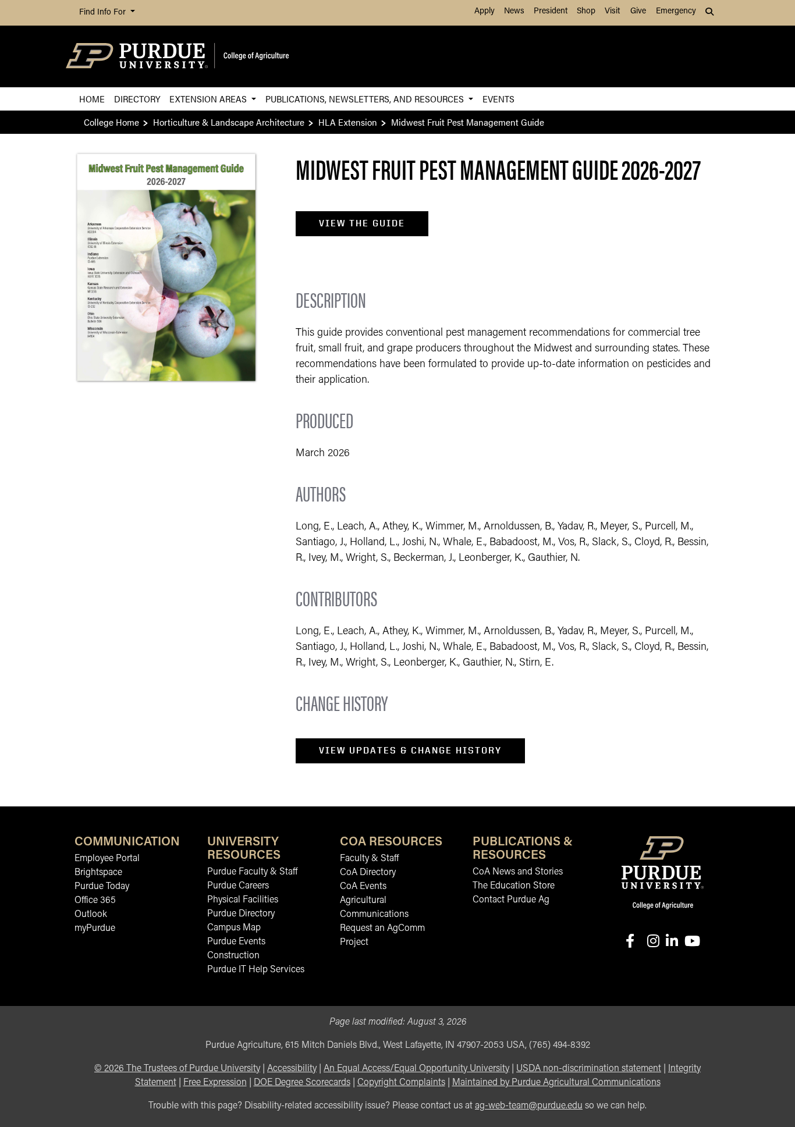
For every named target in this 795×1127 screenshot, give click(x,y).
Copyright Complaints (401, 1082)
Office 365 (95, 900)
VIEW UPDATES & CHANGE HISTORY (410, 750)
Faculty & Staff (369, 858)
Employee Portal (107, 858)
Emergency (676, 11)
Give (638, 11)
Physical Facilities (242, 900)
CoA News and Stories (518, 872)
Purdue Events (236, 942)
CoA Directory (368, 872)
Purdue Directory (241, 914)
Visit (612, 11)
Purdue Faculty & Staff (252, 872)
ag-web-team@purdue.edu (529, 1106)
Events (498, 98)
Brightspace (98, 872)
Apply (484, 11)
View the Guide (362, 223)
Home (92, 98)
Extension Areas (209, 98)
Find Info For (103, 12)
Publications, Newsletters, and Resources (365, 98)
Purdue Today (101, 886)
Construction (233, 956)
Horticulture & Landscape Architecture (228, 122)
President (550, 11)
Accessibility (292, 1068)
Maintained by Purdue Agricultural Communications (556, 1082)
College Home (111, 122)
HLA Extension (347, 122)
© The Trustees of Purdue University (177, 1068)
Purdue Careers (238, 886)
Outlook (90, 914)
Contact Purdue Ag (511, 900)
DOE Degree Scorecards (302, 1082)
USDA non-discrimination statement (588, 1068)
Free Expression (215, 1082)
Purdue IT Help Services (255, 970)
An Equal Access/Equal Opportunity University (416, 1068)
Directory (137, 98)
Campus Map (234, 928)
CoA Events (363, 886)
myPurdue (94, 928)
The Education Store (514, 886)
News (514, 11)
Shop (586, 11)
